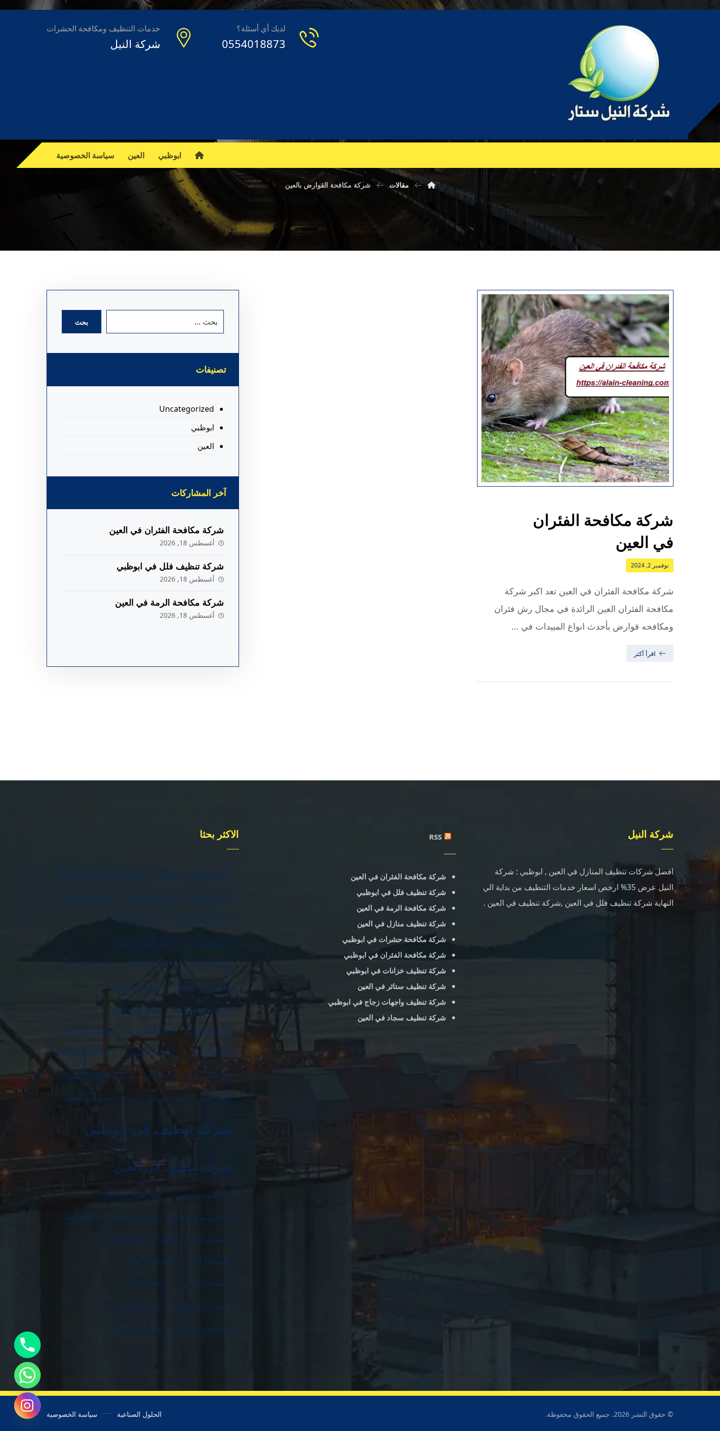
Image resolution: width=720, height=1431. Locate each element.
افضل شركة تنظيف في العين (102, 873)
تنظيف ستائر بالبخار (210, 1053)
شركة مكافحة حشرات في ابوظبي (394, 939)
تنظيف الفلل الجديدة (208, 942)
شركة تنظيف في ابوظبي (158, 1128)
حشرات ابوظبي (84, 1076)
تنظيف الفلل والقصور (207, 965)
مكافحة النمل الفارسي (206, 1284)
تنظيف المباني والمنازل (137, 1009)
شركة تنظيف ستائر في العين (402, 986)
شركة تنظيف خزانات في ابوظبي (396, 970)
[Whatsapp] (27, 1375)
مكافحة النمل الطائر (149, 1262)
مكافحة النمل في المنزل (135, 1306)
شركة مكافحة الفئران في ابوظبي (395, 955)
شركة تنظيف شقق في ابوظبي (98, 1098)
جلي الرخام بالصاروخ (208, 1076)
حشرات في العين (166, 1098)
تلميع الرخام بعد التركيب (204, 920)
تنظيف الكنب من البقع (136, 987)
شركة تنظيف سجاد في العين (402, 1017)
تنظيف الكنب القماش (87, 965)
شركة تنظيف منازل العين (204, 1195)
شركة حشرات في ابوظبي (132, 1195)
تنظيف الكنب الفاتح (147, 965)
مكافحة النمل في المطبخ (204, 1306)
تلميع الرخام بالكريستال (85, 898)
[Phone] (27, 1345)
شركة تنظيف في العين (173, 1166)
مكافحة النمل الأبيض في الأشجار (196, 1240)
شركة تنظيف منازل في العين (401, 923)
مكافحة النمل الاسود (209, 1262)
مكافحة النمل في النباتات (204, 1328)
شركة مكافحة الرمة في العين (169, 602)
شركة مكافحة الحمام (132, 1217)
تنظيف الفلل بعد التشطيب (141, 942)
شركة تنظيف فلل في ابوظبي (170, 566)
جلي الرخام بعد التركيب (143, 1076)
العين (205, 446)
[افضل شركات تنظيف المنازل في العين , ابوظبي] (619, 75)
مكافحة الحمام (78, 1217)
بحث (81, 322)
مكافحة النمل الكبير (145, 1284)
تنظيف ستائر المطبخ (91, 1031)
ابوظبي (202, 427)
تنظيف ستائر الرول (149, 1031)
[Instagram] (27, 1405)
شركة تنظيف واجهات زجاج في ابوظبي (387, 1002)
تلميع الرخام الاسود (148, 898)
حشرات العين (216, 1098)
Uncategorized (186, 408)
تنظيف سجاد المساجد (149, 1053)
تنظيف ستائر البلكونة (208, 1031)
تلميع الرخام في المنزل (137, 920)
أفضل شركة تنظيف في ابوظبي (197, 874)
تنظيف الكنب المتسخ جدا (203, 987)
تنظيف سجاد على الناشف (82, 1053)
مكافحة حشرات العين (138, 1328)
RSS (435, 837)
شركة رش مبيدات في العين (201, 1217)
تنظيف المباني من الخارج (204, 1009)
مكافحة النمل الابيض (123, 1240)
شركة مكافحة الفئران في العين (166, 530)
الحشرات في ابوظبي (208, 898)
